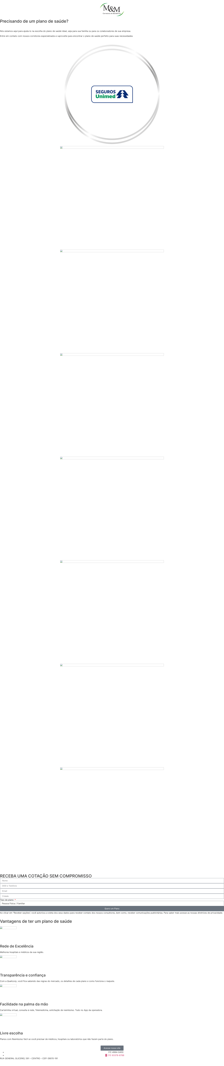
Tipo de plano (7, 900)
